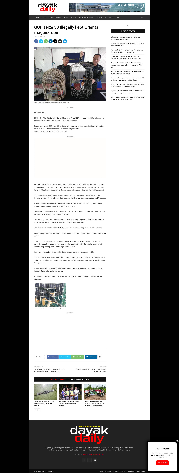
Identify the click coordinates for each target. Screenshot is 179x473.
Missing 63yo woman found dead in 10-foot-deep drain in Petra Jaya (127, 45)
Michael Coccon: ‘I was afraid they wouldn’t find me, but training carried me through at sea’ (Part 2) (127, 65)
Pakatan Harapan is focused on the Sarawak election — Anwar (91, 370)
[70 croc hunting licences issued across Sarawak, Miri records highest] (45, 392)
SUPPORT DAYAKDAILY (119, 471)
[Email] (55, 41)
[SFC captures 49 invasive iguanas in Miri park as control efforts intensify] (70, 392)
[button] (142, 18)
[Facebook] (36, 41)
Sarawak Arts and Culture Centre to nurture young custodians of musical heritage (128, 98)
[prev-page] (35, 409)
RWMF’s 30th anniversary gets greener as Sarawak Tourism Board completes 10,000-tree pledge (94, 403)
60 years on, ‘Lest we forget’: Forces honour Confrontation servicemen (125, 38)
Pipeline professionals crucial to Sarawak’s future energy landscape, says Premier (127, 92)
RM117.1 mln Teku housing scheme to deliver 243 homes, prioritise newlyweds (127, 72)
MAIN (37, 18)
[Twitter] (41, 41)
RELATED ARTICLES (59, 379)
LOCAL (44, 18)
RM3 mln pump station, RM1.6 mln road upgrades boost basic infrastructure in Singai (127, 85)
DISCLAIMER (131, 471)
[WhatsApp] (46, 41)
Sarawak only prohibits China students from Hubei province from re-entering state (49, 370)
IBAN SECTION (101, 18)
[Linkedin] (50, 41)
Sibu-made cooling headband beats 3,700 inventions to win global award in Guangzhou (126, 57)
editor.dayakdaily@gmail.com (93, 454)
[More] (99, 357)
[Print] (60, 41)
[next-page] (38, 409)
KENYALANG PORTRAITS (86, 18)
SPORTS (66, 18)
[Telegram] (65, 41)
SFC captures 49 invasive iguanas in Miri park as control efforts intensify (70, 403)
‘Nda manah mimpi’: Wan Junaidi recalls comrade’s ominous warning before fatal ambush (128, 79)
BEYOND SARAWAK (55, 18)
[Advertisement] (70, 329)
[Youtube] (95, 460)
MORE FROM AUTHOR (80, 379)
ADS (118, 18)
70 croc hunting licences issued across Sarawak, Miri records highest (44, 403)
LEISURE (73, 18)
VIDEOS (111, 18)
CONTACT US (141, 471)
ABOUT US (108, 471)
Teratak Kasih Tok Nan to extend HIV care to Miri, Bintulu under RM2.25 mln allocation (127, 51)
